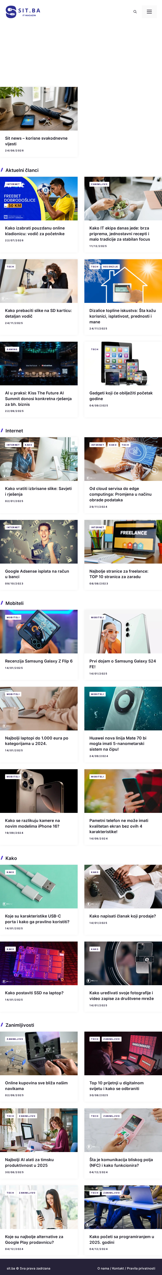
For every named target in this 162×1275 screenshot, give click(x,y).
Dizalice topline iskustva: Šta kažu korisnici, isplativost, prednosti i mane (122, 316)
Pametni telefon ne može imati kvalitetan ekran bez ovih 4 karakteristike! (118, 826)
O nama (103, 1268)
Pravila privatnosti (141, 1268)
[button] (135, 11)
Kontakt (118, 1268)
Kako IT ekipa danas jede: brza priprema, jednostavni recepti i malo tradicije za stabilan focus (119, 234)
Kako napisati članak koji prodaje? (122, 916)
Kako (28, 445)
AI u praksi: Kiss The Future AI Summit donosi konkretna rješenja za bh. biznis (38, 399)
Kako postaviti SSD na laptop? (34, 992)
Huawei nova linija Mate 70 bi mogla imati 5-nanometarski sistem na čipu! (117, 744)
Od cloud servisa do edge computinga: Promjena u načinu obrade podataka (120, 494)
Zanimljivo (99, 184)
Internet (13, 184)
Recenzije (110, 266)
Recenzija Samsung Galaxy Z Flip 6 (39, 661)
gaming (12, 349)
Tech (10, 266)
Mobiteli (13, 617)
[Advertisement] (81, 55)
